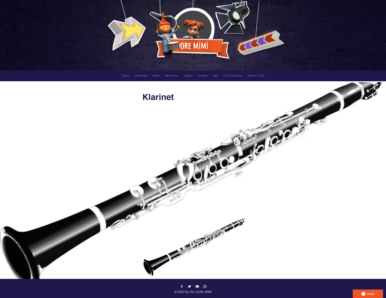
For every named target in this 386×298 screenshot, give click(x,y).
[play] (277, 2)
